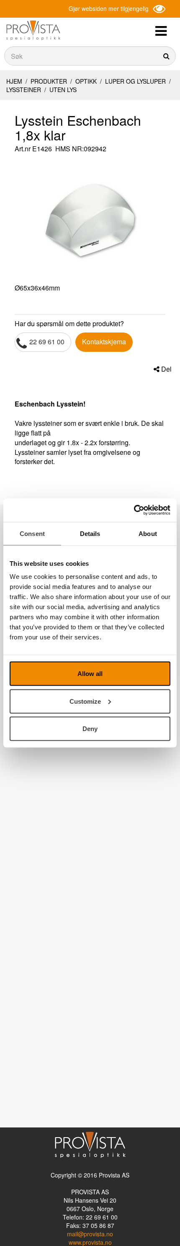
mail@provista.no (90, 1234)
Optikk (86, 81)
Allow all (90, 673)
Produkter (49, 81)
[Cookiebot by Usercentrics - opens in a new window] (133, 510)
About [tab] (148, 533)
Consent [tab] (32, 533)
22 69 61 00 (46, 341)
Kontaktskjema (104, 341)
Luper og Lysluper (135, 81)
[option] (90, 219)
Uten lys (62, 89)
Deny (90, 728)
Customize (85, 701)
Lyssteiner (24, 89)
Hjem (14, 81)
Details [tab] (90, 533)
